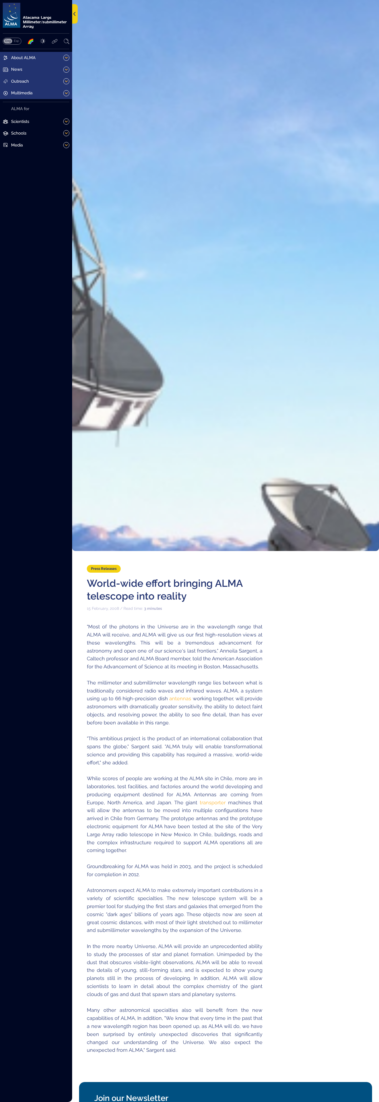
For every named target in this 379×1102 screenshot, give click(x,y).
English (8, 40)
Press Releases (104, 569)
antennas (180, 698)
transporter (213, 802)
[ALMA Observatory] (36, 16)
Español (16, 40)
